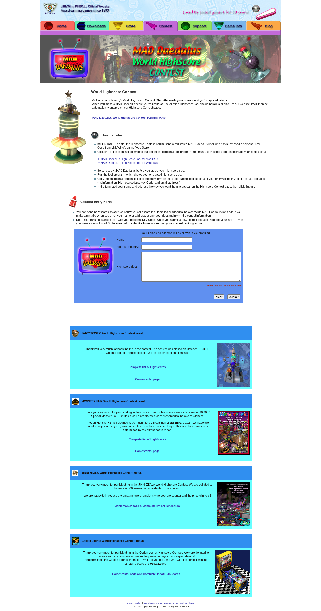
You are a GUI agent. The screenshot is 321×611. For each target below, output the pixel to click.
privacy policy (134, 603)
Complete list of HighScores (147, 367)
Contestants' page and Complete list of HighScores (146, 574)
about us (169, 603)
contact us (181, 603)
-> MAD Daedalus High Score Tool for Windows (127, 163)
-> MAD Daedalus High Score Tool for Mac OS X (128, 159)
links (191, 603)
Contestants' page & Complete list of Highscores (147, 506)
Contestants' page (147, 379)
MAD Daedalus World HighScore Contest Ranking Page (129, 117)
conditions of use (153, 603)
